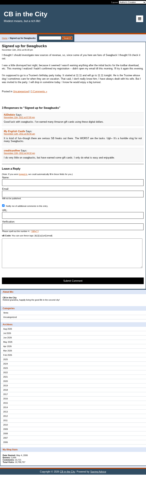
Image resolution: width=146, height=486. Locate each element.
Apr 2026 (7, 346)
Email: (5, 188)
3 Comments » (39, 91)
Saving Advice (98, 471)
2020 (5, 381)
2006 (5, 442)
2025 (5, 359)
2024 (5, 364)
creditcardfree (12, 150)
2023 (5, 368)
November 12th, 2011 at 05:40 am (19, 134)
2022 (5, 372)
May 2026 (7, 342)
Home (4, 38)
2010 (5, 425)
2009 (5, 429)
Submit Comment (73, 280)
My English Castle (14, 131)
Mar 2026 (7, 351)
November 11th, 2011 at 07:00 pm (19, 117)
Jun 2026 (7, 337)
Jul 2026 (7, 333)
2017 (5, 394)
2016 (5, 398)
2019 (5, 385)
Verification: (8, 221)
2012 (5, 416)
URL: (5, 210)
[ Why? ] (35, 231)
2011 (5, 420)
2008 (5, 433)
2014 (5, 407)
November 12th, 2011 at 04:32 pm (19, 153)
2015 (5, 403)
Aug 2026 (7, 329)
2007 (5, 438)
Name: (5, 177)
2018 (5, 390)
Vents (5, 313)
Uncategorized (10, 317)
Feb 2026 (7, 355)
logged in (23, 174)
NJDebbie (9, 114)
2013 (5, 412)
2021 (5, 377)
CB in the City (67, 471)
